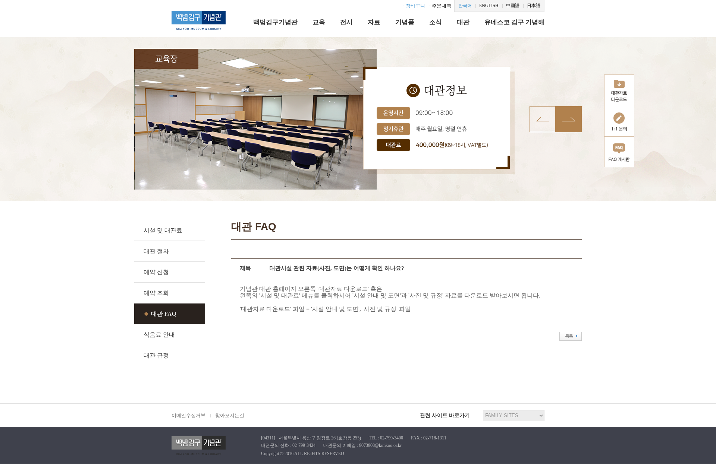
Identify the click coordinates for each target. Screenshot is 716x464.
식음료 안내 (159, 334)
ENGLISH (489, 5)
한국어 (465, 5)
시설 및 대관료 (163, 230)
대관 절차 (156, 251)
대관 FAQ (163, 314)
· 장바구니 (414, 6)
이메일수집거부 (188, 415)
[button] (569, 119)
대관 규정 (156, 355)
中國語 (512, 5)
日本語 (533, 5)
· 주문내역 (440, 6)
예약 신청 (156, 272)
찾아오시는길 (229, 415)
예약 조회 (156, 293)
